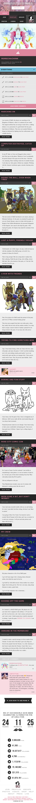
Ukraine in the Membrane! (15, 631)
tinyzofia (17, 101)
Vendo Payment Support (28, 799)
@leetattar (23, 665)
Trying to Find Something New (17, 340)
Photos (4, 21)
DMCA (14, 797)
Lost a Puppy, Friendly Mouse (17, 240)
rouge (16, 91)
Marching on (8, 112)
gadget (16, 82)
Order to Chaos (24, 618)
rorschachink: (16, 663)
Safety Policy (25, 797)
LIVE (27, 794)
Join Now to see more (18, 700)
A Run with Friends (11, 274)
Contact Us (20, 799)
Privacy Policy (18, 797)
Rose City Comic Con (12, 442)
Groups (21, 17)
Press (20, 794)
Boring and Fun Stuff (13, 379)
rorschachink (9, 58)
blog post (25, 77)
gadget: (13, 369)
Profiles (13, 17)
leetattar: (14, 674)
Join (4, 17)
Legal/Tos (10, 797)
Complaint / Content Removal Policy (10, 799)
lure (15, 86)
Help (31, 791)
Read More (6, 136)
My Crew (5, 532)
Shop (21, 21)
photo (21, 96)
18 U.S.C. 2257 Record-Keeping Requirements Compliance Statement (17, 798)
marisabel (17, 77)
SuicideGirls (31, 17)
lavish (16, 96)
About (11, 794)
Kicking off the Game (12, 601)
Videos (13, 21)
